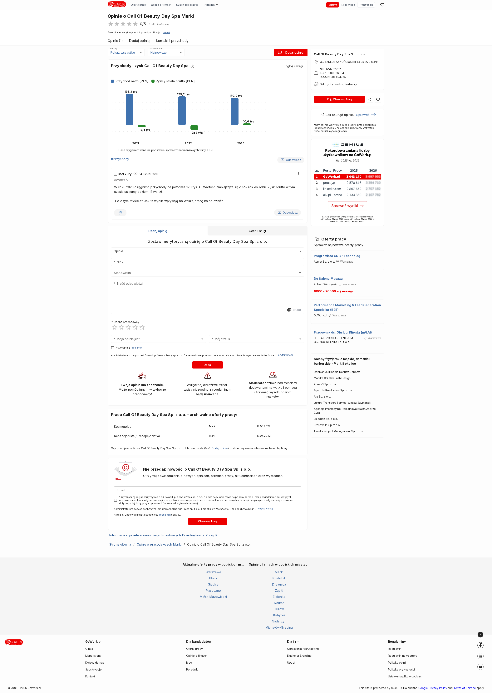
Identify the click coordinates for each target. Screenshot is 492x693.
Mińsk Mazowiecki (213, 597)
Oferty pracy (138, 4)
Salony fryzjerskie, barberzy (338, 84)
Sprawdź (362, 115)
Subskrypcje (93, 669)
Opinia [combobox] (118, 251)
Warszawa (213, 572)
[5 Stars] (142, 327)
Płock (213, 578)
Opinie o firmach (161, 4)
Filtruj (113, 48)
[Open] (300, 272)
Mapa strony (93, 655)
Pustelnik (279, 578)
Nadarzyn (279, 621)
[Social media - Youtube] (480, 667)
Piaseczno (213, 590)
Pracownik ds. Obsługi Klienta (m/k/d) (343, 332)
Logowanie (348, 4)
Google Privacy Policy (432, 688)
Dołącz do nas (94, 662)
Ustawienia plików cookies (405, 676)
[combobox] (202, 272)
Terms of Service (465, 688)
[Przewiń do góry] (480, 634)
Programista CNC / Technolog (337, 256)
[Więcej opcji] (298, 173)
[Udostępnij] (370, 99)
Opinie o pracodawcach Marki (159, 544)
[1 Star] (114, 327)
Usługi (291, 662)
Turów (279, 609)
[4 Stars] (135, 327)
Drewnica (279, 584)
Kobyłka (279, 615)
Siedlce (213, 584)
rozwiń (166, 32)
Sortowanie (156, 48)
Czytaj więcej (285, 355)
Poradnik (209, 4)
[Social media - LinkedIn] (480, 656)
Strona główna (120, 544)
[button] (159, 24)
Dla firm (332, 4)
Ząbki (279, 590)
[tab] (158, 230)
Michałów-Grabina (279, 627)
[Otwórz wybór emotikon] (289, 310)
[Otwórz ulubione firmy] (382, 4)
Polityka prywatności (401, 669)
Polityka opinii (397, 662)
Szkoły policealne (187, 4)
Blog (189, 662)
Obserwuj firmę (207, 521)
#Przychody (120, 159)
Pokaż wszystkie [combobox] (122, 52)
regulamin (136, 347)
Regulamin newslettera (402, 655)
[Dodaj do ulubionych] (378, 99)
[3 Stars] (128, 327)
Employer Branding (299, 655)
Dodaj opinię (294, 52)
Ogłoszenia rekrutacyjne (303, 648)
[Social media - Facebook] (480, 645)
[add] (480, 645)
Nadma (279, 603)
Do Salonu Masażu (328, 278)
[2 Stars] (121, 327)
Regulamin (394, 648)
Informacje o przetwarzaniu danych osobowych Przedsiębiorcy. (163, 535)
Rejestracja (366, 4)
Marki (279, 572)
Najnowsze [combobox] (158, 52)
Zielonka (279, 597)
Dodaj (207, 364)
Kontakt (90, 676)
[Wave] (120, 212)
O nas (89, 648)
